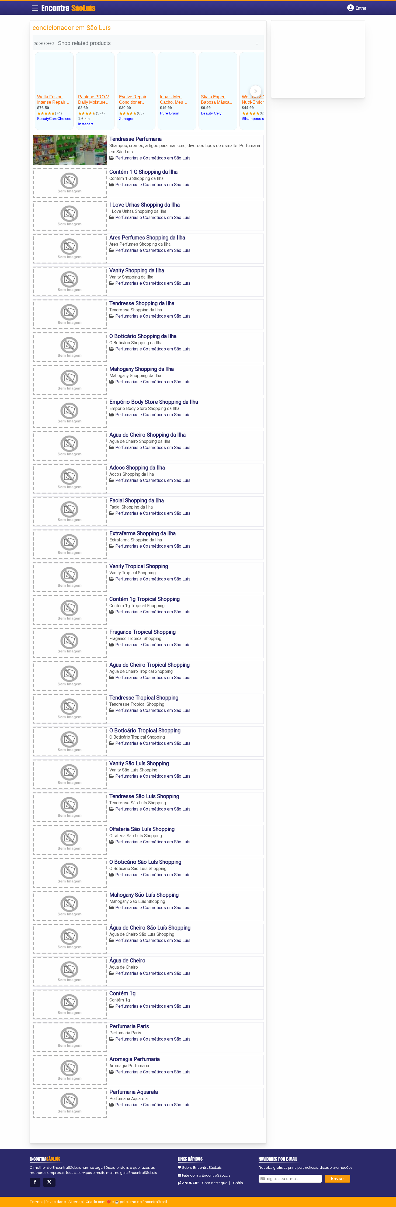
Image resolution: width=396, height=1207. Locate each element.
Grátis (238, 1183)
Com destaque (215, 1183)
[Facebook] (35, 1182)
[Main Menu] (35, 8)
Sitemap (75, 1202)
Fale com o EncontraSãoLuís (206, 1175)
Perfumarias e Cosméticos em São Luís (152, 158)
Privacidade (56, 1202)
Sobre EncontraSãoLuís (201, 1168)
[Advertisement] (314, 59)
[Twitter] (49, 1182)
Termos (36, 1202)
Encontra (68, 8)
